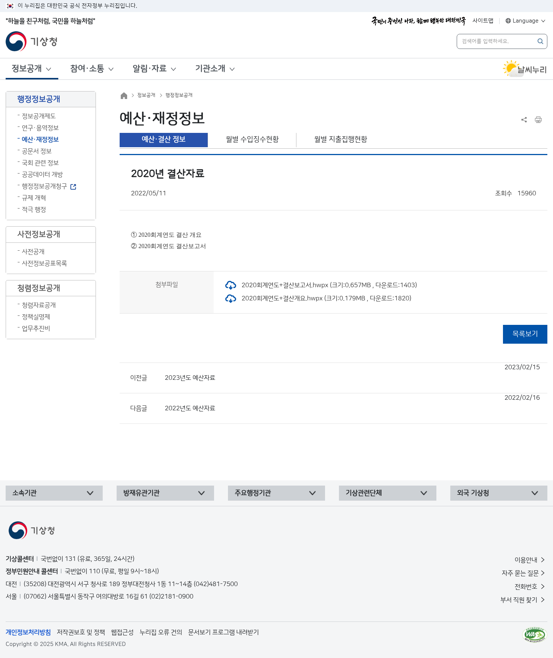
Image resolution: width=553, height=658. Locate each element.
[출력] (538, 119)
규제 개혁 (34, 198)
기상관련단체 (364, 493)
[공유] (524, 119)
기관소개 (210, 68)
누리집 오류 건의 (161, 632)
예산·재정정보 (40, 139)
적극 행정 (34, 209)
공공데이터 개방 (42, 174)
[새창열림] (524, 68)
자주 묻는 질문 (520, 573)
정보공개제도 (39, 116)
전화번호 (527, 586)
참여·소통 (87, 68)
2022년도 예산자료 (352, 403)
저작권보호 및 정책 (81, 632)
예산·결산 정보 (163, 139)
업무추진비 (36, 328)
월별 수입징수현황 (252, 139)
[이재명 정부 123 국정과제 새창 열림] (419, 21)
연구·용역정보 (40, 128)
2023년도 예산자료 (352, 372)
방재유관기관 (141, 493)
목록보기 (525, 334)
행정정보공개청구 (44, 186)
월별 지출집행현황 (340, 139)
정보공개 (27, 68)
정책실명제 (36, 317)
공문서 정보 (37, 151)
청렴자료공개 (39, 305)
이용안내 (527, 560)
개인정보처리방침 (28, 632)
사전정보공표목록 (44, 263)
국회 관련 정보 (40, 163)
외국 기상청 (473, 493)
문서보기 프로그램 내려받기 (223, 632)
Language (525, 21)
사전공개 (33, 251)
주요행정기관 (253, 493)
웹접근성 (122, 632)
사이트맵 (483, 21)
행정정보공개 (179, 95)
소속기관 (24, 493)
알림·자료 (150, 68)
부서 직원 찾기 (519, 600)
